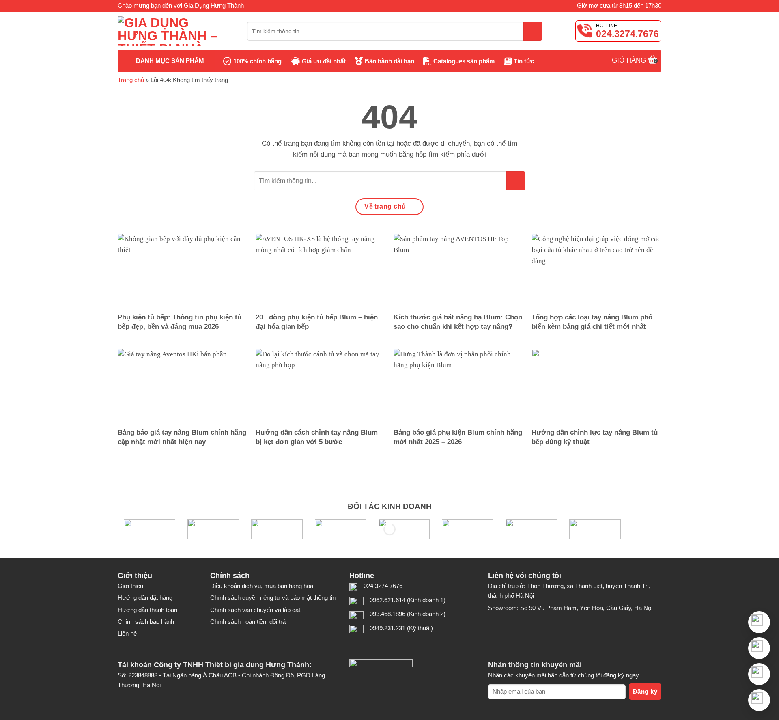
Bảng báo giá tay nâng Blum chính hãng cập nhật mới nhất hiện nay (182, 437)
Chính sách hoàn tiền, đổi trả (248, 621)
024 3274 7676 (383, 585)
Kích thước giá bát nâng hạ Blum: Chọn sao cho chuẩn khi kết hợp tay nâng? (458, 321)
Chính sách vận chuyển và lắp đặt (255, 609)
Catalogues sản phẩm (464, 61)
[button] (759, 648)
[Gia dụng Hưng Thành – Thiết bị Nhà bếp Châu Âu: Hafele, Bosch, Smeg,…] (176, 31)
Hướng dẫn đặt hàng (145, 597)
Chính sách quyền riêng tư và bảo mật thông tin (273, 597)
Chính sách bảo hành (146, 621)
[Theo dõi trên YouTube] (529, 623)
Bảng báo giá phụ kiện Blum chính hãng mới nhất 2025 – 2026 (458, 437)
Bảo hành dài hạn (389, 61)
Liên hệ (127, 633)
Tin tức (524, 61)
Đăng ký (645, 691)
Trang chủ (131, 79)
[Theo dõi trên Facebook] (496, 623)
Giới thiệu (130, 585)
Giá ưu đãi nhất (324, 61)
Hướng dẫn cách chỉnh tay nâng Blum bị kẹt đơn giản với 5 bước (317, 437)
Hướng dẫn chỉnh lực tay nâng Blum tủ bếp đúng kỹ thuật (595, 437)
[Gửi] (532, 31)
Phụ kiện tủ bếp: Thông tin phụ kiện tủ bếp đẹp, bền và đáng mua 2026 (179, 321)
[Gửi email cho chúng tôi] (513, 623)
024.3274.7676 (627, 33)
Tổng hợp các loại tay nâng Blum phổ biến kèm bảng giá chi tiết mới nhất (592, 321)
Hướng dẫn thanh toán (147, 609)
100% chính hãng (257, 61)
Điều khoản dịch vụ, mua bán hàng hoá (261, 585)
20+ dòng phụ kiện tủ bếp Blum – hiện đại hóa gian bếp (317, 321)
